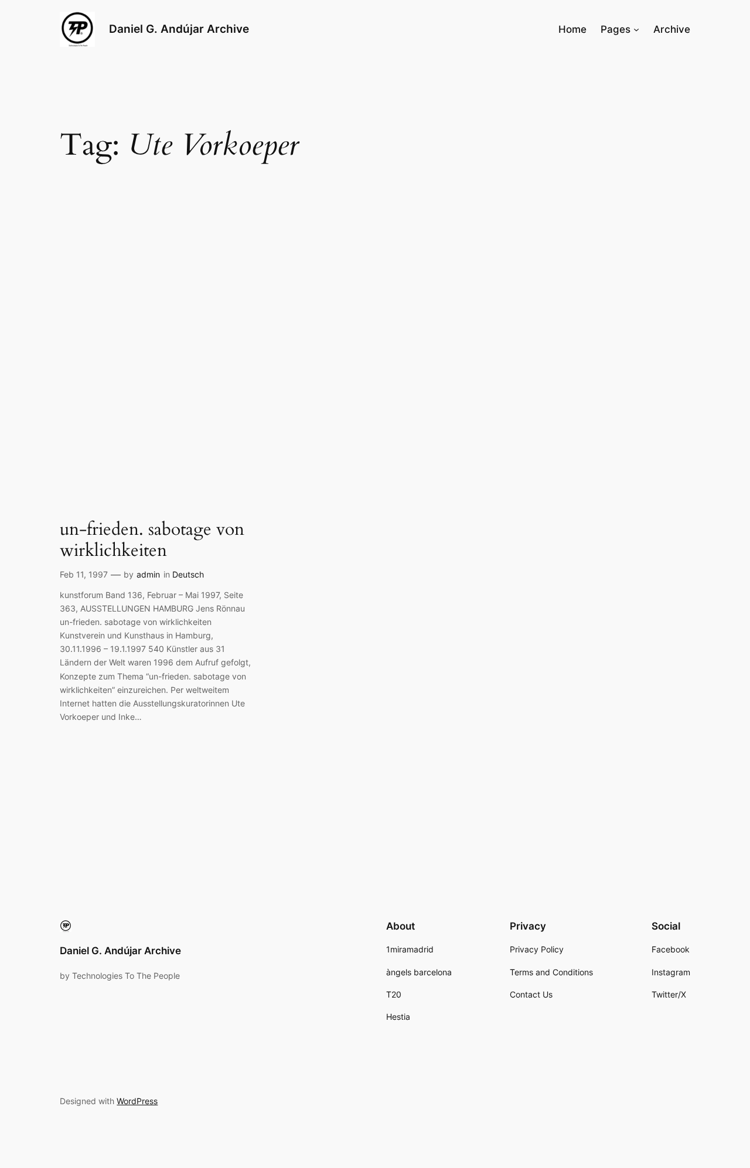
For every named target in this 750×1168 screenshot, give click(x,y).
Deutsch (188, 574)
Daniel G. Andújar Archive (179, 29)
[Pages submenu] (636, 29)
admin (148, 574)
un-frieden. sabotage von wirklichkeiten (152, 540)
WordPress (137, 1101)
